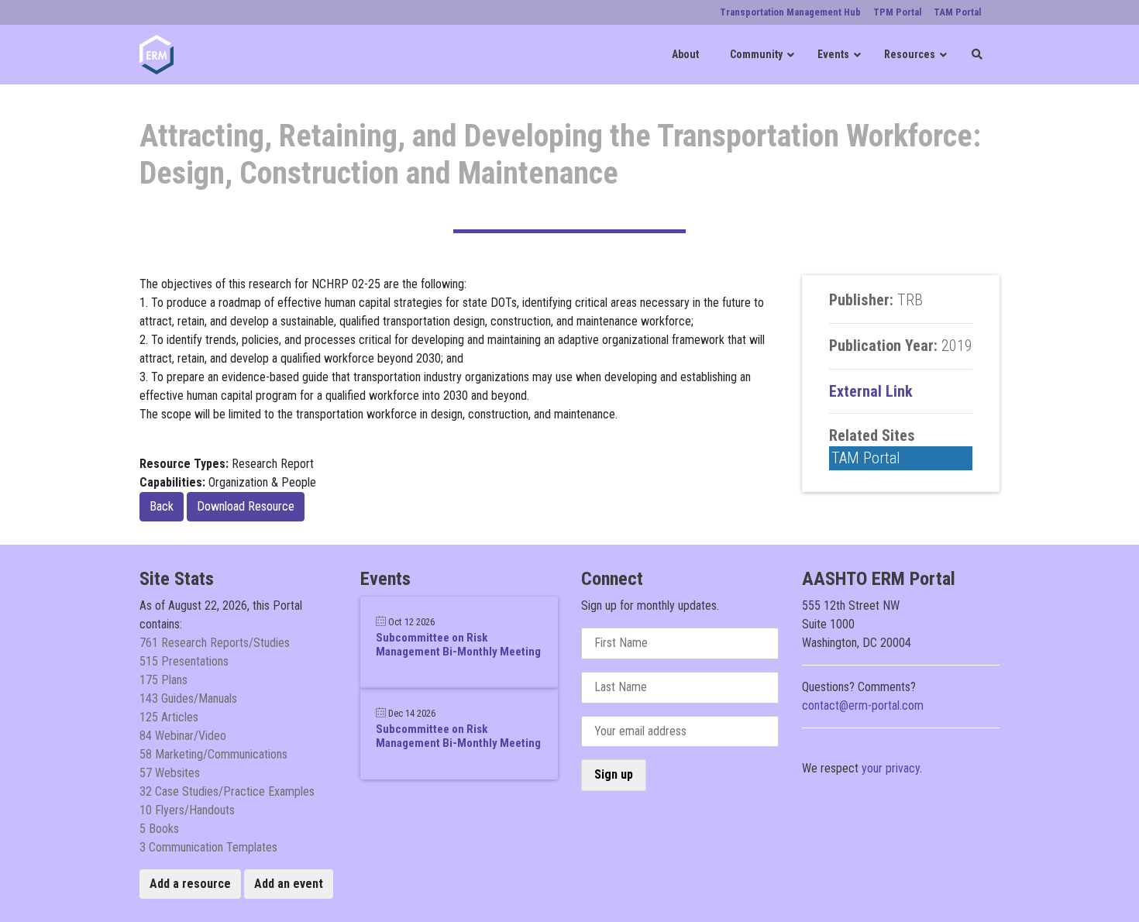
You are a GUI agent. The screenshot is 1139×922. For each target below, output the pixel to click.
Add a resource (190, 883)
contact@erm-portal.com (863, 705)
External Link (871, 391)
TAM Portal (865, 458)
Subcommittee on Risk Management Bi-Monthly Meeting (458, 645)
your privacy (891, 768)
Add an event (288, 883)
